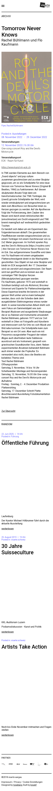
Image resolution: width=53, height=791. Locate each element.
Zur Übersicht (8, 411)
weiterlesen (7, 528)
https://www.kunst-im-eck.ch (16, 167)
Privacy (17, 782)
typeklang (17, 785)
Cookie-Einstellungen (33, 782)
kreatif (33, 785)
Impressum (6, 782)
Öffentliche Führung (25, 443)
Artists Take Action (24, 647)
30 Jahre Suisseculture (17, 549)
